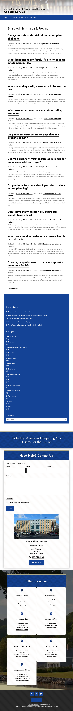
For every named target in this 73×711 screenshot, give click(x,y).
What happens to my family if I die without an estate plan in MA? (36, 61)
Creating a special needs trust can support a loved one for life (35, 263)
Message (9, 476)
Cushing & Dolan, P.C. (24, 44)
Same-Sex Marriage (14, 391)
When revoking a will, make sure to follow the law (37, 87)
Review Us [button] (36, 700)
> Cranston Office (22, 630)
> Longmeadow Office (22, 680)
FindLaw (56, 706)
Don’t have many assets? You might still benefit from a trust (32, 213)
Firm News (11, 369)
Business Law (12, 337)
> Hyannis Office (51, 628)
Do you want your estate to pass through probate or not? (33, 136)
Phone (49, 466)
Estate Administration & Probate (17, 347)
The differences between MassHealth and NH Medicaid (25, 325)
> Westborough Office (22, 657)
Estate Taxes (12, 358)
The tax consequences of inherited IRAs (20, 318)
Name (8, 466)
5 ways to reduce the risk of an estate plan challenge (35, 37)
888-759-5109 (38, 557)
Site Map (24, 706)
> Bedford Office (22, 606)
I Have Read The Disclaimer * (19, 502)
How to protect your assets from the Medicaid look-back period (27, 315)
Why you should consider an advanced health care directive (36, 237)
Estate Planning (12, 353)
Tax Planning (12, 396)
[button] (70, 708)
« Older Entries (13, 288)
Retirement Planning (14, 385)
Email (28, 466)
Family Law (11, 364)
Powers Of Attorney (14, 374)
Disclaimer (9, 498)
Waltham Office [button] (36, 562)
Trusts (10, 401)
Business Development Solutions (43, 706)
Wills (9, 407)
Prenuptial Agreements (15, 380)
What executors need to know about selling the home (35, 111)
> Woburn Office (51, 657)
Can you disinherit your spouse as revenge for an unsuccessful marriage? (37, 160)
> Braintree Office (51, 606)
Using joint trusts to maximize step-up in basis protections (25, 322)
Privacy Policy (30, 706)
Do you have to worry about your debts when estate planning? (36, 186)
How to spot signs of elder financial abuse (21, 312)
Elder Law (11, 342)
